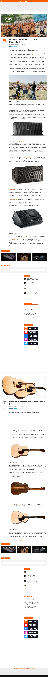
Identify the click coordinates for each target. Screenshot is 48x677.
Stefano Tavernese (5, 405)
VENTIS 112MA (12, 239)
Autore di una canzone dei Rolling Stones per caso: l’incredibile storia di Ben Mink (24, 255)
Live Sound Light (6, 10)
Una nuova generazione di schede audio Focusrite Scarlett (24, 668)
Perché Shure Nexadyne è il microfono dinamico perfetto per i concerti (31, 306)
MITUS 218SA (27, 157)
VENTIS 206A (26, 236)
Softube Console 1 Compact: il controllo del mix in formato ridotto (8, 255)
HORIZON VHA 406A (14, 189)
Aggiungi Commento (4, 48)
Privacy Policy (18, 675)
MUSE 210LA (21, 141)
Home (2, 10)
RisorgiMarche (28, 53)
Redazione (4, 43)
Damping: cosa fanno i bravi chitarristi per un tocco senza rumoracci (31, 310)
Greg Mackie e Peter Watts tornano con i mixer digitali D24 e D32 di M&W (39, 255)
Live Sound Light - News (13, 10)
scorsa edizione (12, 115)
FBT (32, 54)
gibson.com (22, 540)
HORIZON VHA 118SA (14, 199)
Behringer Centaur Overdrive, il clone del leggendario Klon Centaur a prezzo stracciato (31, 317)
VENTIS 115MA (19, 239)
